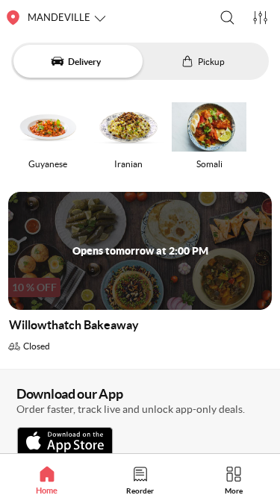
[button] (227, 17)
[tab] (46, 479)
